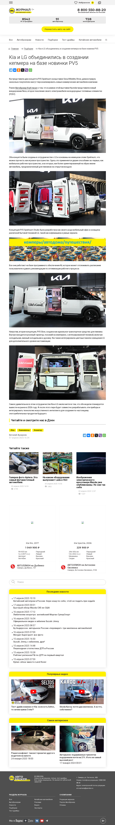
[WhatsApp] (30, 70)
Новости (39, 40)
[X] (22, 70)
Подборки (53, 40)
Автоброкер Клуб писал (26, 88)
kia (13, 430)
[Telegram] (10, 70)
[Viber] (26, 70)
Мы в (12, 820)
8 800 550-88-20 (91, 10)
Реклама (37, 802)
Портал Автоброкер (67, 802)
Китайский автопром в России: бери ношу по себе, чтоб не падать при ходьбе (54, 601)
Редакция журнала (67, 799)
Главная (15, 49)
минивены (25, 430)
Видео (36, 805)
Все (11, 40)
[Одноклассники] (18, 70)
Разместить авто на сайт (57, 29)
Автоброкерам (24, 40)
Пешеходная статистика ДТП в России (33, 648)
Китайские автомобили (90, 40)
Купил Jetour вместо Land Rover (29, 662)
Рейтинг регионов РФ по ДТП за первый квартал (38, 655)
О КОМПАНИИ (66, 795)
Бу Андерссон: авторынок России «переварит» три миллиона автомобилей (52, 628)
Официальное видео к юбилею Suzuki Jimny (36, 621)
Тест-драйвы (68, 40)
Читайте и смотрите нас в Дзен (33, 420)
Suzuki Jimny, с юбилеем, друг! (29, 641)
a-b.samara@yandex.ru (84, 788)
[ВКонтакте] (14, 70)
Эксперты (38, 808)
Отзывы (63, 805)
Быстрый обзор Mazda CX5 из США (31, 607)
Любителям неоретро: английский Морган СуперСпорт (41, 614)
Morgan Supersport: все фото (28, 635)
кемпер (38, 430)
